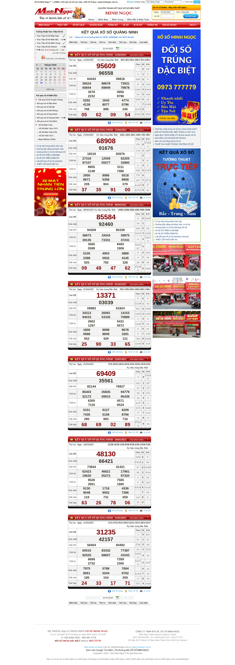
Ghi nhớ (189, 2)
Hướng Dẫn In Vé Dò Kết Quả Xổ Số (171, 227)
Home (91, 19)
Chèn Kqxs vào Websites (55, 59)
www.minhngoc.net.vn (141, 647)
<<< (88, 49)
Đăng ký (130, 2)
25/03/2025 (120, 359)
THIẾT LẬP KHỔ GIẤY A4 (48, 164)
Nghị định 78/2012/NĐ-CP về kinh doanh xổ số (175, 135)
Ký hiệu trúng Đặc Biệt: (108, 60)
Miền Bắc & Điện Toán (138, 19)
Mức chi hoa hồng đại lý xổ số (168, 141)
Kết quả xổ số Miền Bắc (47, 95)
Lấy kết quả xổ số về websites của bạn (172, 236)
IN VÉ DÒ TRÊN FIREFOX (48, 158)
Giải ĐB (72, 66)
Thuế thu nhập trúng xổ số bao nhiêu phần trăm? (176, 129)
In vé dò (147, 122)
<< (93, 49)
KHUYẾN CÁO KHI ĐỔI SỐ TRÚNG (170, 138)
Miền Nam (103, 19)
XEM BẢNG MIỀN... (137, 55)
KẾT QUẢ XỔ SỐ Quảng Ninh (94, 54)
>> (126, 49)
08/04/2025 (120, 204)
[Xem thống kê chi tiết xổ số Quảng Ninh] (148, 54)
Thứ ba (72, 60)
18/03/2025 (120, 439)
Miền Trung (117, 19)
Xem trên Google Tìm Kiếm (99, 650)
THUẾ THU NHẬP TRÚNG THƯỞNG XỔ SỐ (174, 144)
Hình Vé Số (133, 122)
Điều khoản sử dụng (93, 647)
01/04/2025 (120, 284)
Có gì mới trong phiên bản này (50, 146)
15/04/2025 (120, 129)
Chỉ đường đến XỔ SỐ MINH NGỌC (132, 650)
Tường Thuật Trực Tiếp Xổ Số (49, 32)
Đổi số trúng (117, 122)
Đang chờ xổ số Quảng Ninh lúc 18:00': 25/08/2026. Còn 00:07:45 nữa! (104, 37)
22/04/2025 (120, 54)
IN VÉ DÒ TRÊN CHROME (48, 155)
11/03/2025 (120, 517)
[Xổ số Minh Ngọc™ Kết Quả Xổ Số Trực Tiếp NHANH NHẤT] (60, 13)
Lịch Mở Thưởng (58, 53)
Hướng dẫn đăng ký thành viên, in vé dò (172, 224)
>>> (131, 49)
